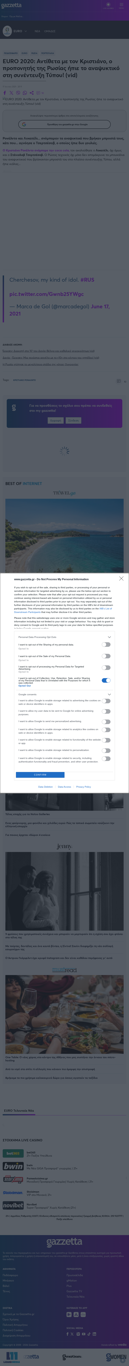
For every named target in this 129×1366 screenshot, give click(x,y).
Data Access (64, 786)
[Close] (122, 579)
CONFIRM (40, 775)
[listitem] (64, 637)
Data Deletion (45, 786)
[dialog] (64, 683)
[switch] (106, 644)
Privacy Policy (83, 786)
